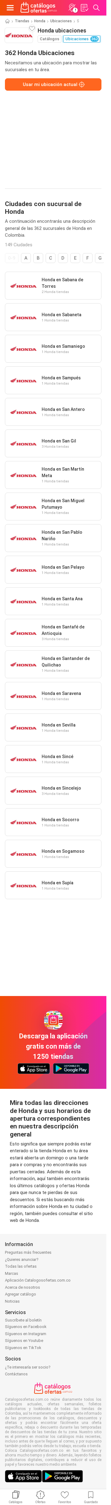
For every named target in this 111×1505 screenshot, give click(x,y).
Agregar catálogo (20, 1294)
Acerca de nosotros (22, 1287)
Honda (39, 21)
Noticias (12, 1301)
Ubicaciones (61, 21)
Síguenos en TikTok (23, 1347)
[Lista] (84, 8)
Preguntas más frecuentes (28, 1252)
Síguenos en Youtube (24, 1340)
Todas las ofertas (21, 1266)
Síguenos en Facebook (26, 1326)
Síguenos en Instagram (25, 1333)
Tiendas (22, 21)
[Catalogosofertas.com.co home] (38, 8)
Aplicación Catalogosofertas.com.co (38, 1280)
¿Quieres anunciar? (22, 1259)
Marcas (11, 1273)
